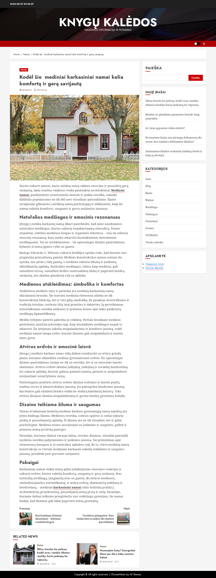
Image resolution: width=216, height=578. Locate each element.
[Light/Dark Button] (197, 43)
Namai (24, 69)
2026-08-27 (45, 564)
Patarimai (151, 221)
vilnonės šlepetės (154, 268)
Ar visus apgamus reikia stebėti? (165, 128)
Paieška (153, 68)
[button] (204, 44)
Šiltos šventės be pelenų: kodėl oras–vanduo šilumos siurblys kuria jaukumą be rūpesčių (53, 554)
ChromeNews (118, 574)
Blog (148, 186)
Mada (148, 193)
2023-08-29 (42, 90)
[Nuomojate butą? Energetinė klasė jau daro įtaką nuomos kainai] (87, 554)
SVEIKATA (151, 235)
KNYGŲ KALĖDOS (108, 22)
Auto (148, 179)
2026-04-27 (108, 562)
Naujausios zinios (154, 264)
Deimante (27, 90)
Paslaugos (151, 214)
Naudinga (151, 207)
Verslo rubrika (154, 242)
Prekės (149, 228)
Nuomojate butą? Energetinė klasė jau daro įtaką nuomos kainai (117, 554)
